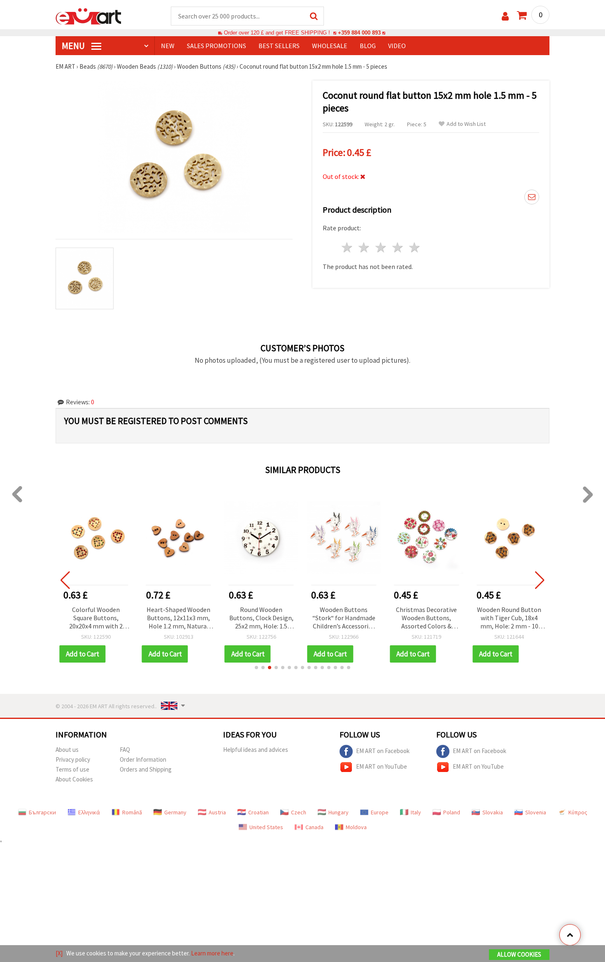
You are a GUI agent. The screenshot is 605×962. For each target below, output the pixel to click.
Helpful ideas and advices (255, 749)
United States (266, 827)
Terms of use (72, 769)
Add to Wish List (466, 124)
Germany (175, 812)
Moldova (356, 827)
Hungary (338, 812)
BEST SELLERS (279, 46)
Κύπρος (577, 812)
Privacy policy (73, 759)
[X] (59, 953)
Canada (314, 827)
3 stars (381, 247)
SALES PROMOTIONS (216, 46)
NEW (168, 46)
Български (42, 812)
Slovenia (535, 812)
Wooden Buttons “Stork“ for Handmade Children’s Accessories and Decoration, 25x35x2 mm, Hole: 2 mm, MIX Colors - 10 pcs (343, 618)
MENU (74, 45)
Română (132, 812)
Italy (416, 812)
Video (397, 46)
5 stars (414, 247)
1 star (347, 247)
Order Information (143, 759)
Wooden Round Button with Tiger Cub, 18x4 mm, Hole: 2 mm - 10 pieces (509, 618)
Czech (298, 812)
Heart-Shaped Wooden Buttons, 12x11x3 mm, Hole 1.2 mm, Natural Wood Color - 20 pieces (178, 618)
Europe (380, 812)
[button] (256, 667)
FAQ (125, 749)
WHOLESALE (329, 46)
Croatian (258, 812)
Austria (217, 812)
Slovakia (492, 812)
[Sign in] (505, 16)
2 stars (364, 247)
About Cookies (74, 779)
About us (67, 749)
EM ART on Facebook (383, 750)
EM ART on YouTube (381, 766)
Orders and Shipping (146, 769)
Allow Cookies (519, 954)
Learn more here (212, 953)
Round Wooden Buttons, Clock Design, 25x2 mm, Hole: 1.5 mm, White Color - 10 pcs (261, 618)
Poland (451, 812)
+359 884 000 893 (359, 33)
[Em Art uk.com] (88, 15)
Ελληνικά (89, 812)
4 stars (397, 247)
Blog (368, 46)
